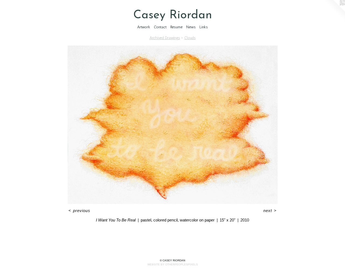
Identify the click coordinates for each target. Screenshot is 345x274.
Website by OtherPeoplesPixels (172, 264)
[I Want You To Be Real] (173, 125)
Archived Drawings (165, 38)
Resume (176, 27)
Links (203, 27)
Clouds (190, 38)
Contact (160, 27)
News (191, 27)
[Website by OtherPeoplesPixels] (334, 11)
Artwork (143, 27)
